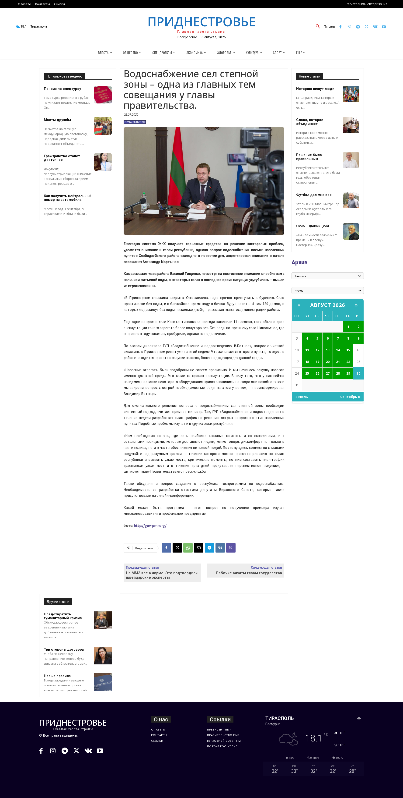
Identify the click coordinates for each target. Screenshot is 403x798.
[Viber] (231, 548)
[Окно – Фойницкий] (351, 231)
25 (307, 373)
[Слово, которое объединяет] (351, 125)
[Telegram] (358, 27)
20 (328, 361)
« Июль (301, 396)
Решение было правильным (309, 157)
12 (317, 350)
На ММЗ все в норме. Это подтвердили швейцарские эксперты (162, 575)
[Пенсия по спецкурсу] (103, 95)
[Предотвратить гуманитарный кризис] (103, 620)
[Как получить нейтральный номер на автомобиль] (103, 202)
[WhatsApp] (188, 548)
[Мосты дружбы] (103, 126)
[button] (323, 26)
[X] (366, 27)
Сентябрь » (350, 396)
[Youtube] (384, 27)
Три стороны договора (64, 649)
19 (317, 361)
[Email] (198, 548)
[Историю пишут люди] (351, 94)
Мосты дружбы (57, 120)
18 (307, 361)
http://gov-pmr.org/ (150, 525)
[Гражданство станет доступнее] (103, 162)
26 (317, 373)
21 (338, 361)
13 (328, 350)
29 (348, 373)
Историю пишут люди (315, 89)
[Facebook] (340, 27)
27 (328, 373)
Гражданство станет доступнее (62, 158)
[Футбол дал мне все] (351, 200)
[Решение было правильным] (351, 160)
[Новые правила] (103, 682)
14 (338, 350)
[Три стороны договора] (103, 655)
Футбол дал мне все (314, 195)
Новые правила (57, 676)
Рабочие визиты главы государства (249, 573)
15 (348, 350)
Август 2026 (327, 304)
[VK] (220, 548)
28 (338, 373)
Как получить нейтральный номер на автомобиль (67, 198)
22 (348, 361)
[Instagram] (349, 27)
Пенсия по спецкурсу (62, 89)
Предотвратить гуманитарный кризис (63, 616)
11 (307, 350)
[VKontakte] (375, 27)
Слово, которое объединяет (309, 122)
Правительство (135, 122)
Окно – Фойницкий (312, 226)
